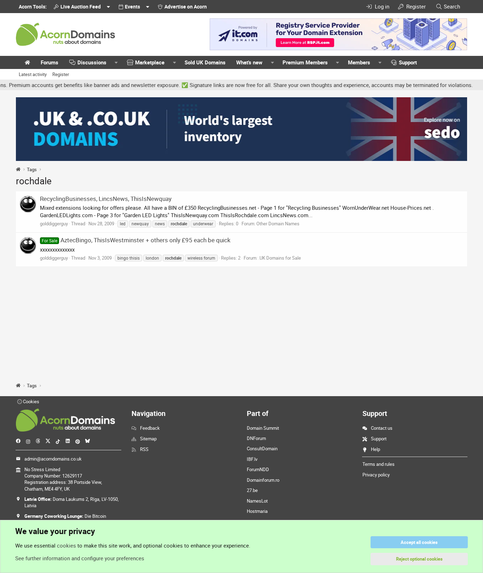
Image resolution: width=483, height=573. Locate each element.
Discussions (91, 62)
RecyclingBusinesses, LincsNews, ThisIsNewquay (105, 199)
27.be (252, 490)
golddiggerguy (54, 223)
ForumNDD (258, 469)
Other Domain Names (277, 223)
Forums (49, 62)
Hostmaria (257, 511)
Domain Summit (263, 428)
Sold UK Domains (205, 62)
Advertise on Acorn (185, 6)
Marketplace (149, 62)
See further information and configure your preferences (79, 558)
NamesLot (257, 501)
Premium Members (305, 62)
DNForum (256, 438)
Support (408, 62)
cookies (66, 545)
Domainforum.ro (263, 480)
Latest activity (33, 74)
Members (359, 62)
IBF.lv (252, 459)
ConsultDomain (262, 448)
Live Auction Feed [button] (80, 6)
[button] (116, 62)
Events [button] (132, 6)
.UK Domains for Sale (279, 258)
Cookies (30, 401)
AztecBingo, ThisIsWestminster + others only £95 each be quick (136, 240)
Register (60, 74)
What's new (249, 62)
